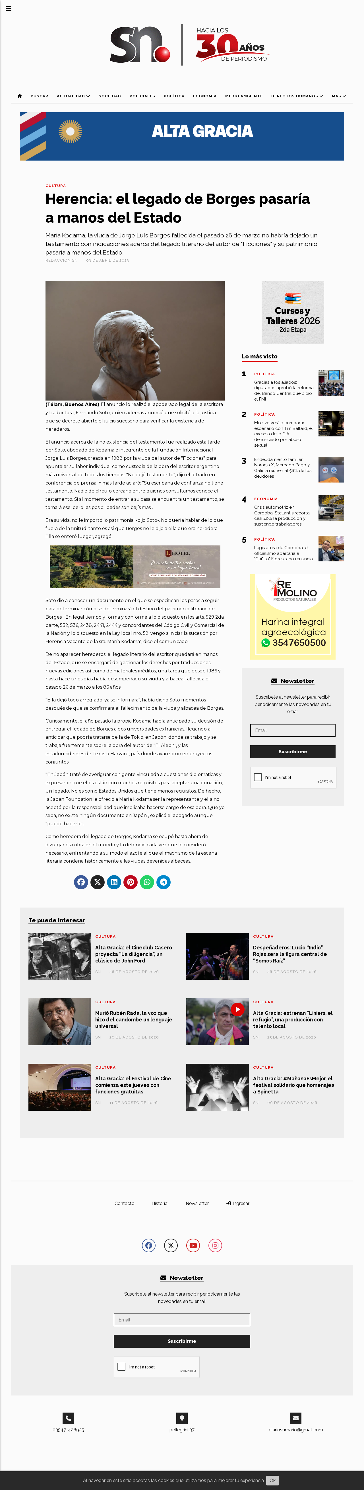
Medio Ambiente (244, 96)
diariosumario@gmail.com (296, 1429)
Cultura (56, 186)
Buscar (39, 96)
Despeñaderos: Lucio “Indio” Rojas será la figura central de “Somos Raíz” (290, 954)
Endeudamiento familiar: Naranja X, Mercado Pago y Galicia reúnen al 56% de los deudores (282, 468)
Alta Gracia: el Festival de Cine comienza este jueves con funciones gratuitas (133, 1085)
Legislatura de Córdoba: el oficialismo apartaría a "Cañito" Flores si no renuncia (283, 553)
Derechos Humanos (295, 96)
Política (174, 96)
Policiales (142, 96)
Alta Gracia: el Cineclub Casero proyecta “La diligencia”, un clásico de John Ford (133, 954)
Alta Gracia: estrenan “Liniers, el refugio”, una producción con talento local (293, 1019)
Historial (160, 1203)
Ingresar (240, 1203)
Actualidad (71, 96)
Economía (205, 96)
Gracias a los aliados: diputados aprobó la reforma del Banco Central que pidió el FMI (284, 391)
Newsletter (297, 680)
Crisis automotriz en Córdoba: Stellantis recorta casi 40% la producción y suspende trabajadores (282, 516)
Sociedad (110, 96)
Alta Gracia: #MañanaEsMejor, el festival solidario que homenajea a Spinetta (293, 1085)
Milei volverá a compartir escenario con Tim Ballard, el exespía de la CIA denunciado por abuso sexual (283, 434)
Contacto (125, 1203)
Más (337, 96)
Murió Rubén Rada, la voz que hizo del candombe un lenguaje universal (133, 1019)
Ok (273, 1480)
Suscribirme (293, 751)
